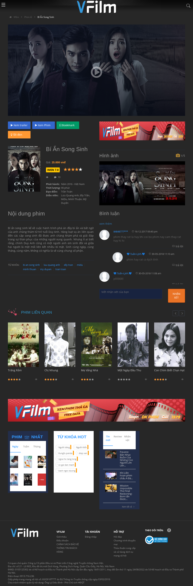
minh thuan (29, 269)
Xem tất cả (127, 506)
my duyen (45, 269)
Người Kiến (81, 447)
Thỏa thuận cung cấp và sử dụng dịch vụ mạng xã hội (125, 551)
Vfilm (16, 17)
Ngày (15, 446)
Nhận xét (176, 295)
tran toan (60, 269)
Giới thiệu (62, 536)
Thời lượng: (53, 187)
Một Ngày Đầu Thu (129, 370)
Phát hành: (53, 184)
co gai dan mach (66, 464)
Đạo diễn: (52, 191)
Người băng (64, 447)
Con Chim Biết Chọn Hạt (169, 370)
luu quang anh (52, 265)
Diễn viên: (52, 195)
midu (80, 265)
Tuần (26, 446)
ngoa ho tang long (67, 459)
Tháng (37, 446)
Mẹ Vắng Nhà (89, 370)
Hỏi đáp (118, 536)
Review (118, 436)
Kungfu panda (65, 453)
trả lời (179, 246)
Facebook (169, 530)
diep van (83, 453)
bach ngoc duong (66, 470)
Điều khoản (62, 540)
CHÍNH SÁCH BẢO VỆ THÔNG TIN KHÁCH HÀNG (68, 548)
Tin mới (108, 438)
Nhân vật (127, 438)
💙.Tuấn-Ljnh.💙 (136, 254)
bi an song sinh (31, 265)
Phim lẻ (28, 17)
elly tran (68, 265)
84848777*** (120, 231)
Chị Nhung (51, 370)
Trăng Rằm (15, 370)
